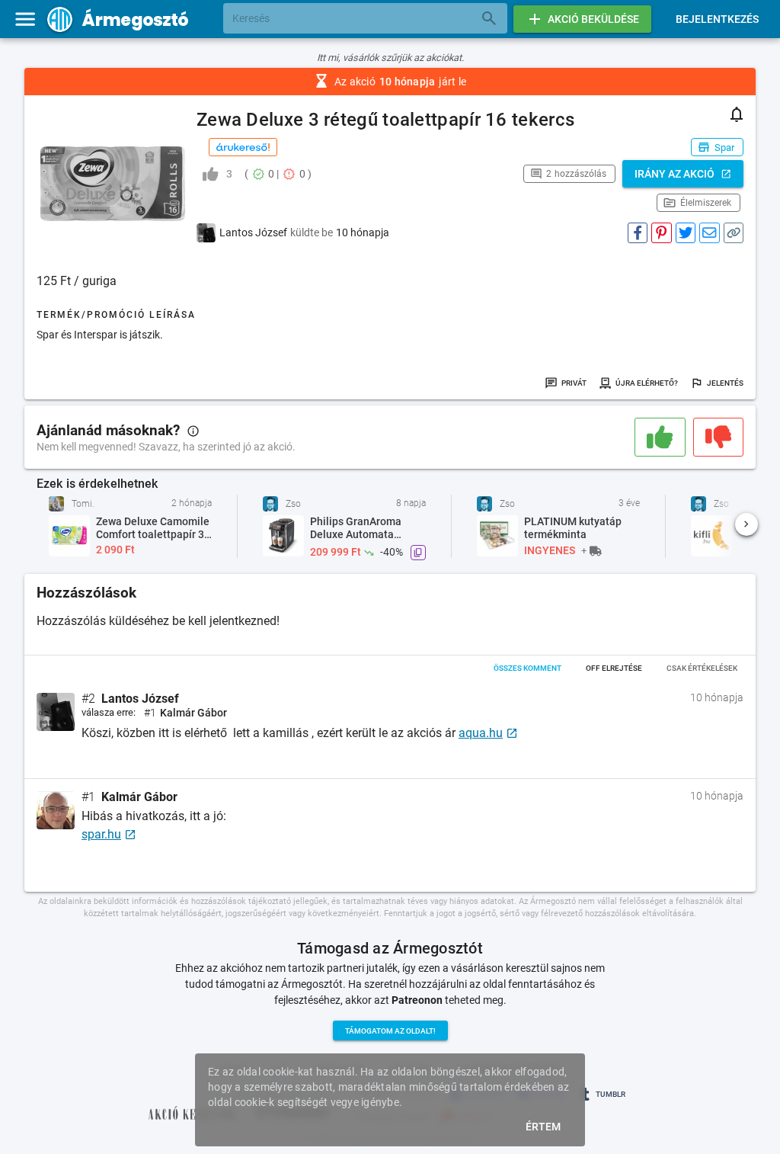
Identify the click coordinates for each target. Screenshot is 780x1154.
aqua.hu (481, 733)
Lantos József (140, 699)
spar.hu (101, 834)
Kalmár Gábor (139, 797)
